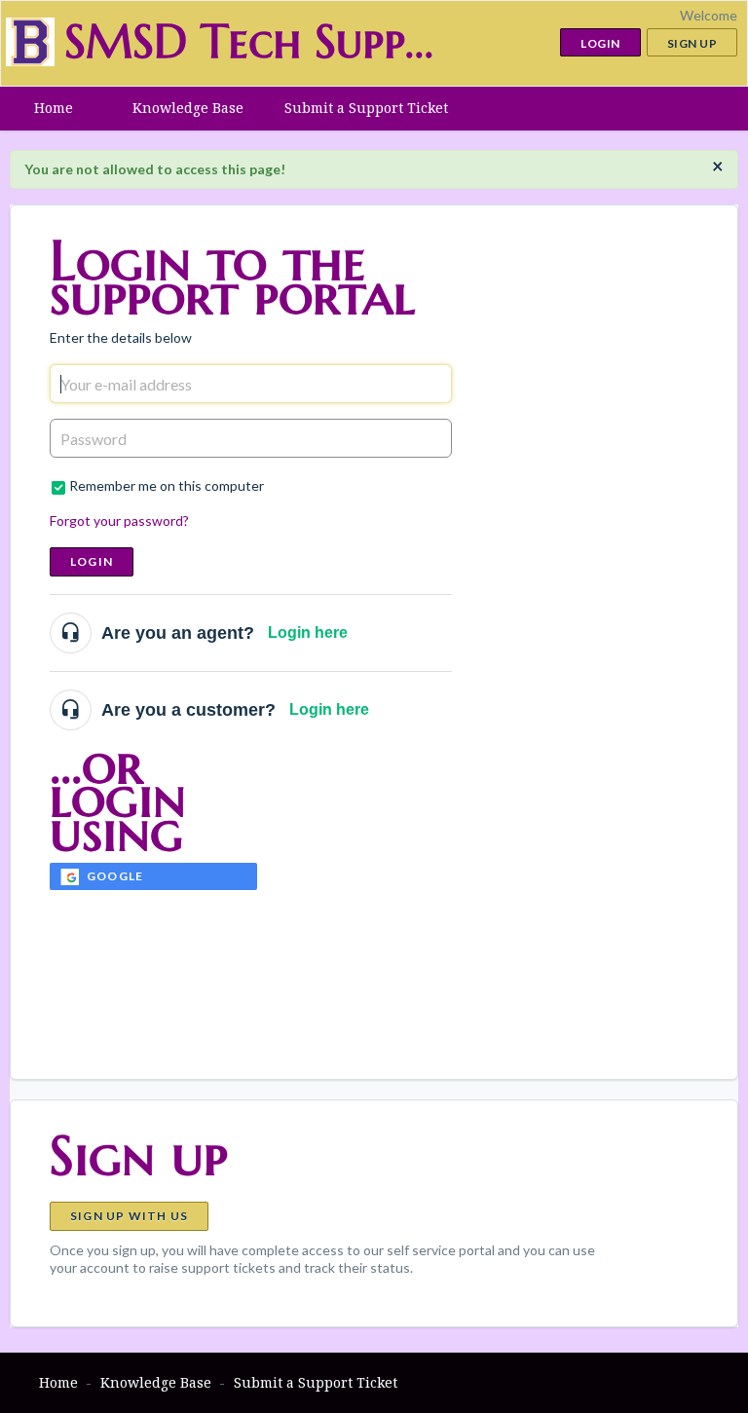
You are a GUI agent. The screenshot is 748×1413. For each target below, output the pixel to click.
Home (53, 107)
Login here (308, 632)
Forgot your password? (119, 520)
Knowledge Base (187, 107)
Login (91, 561)
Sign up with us (129, 1215)
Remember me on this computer (166, 485)
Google (115, 876)
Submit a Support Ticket (366, 107)
